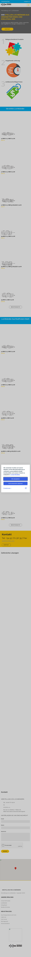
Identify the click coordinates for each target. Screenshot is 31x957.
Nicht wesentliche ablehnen (15, 483)
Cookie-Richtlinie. (15, 474)
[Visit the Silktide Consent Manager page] (26, 488)
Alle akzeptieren (15, 479)
